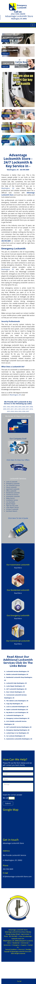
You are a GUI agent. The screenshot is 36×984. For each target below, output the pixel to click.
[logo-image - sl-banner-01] (18, 89)
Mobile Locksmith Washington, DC (17, 674)
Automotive (7, 945)
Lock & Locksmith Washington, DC (17, 706)
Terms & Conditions (11, 949)
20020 (12, 411)
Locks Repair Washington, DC (15, 686)
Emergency (15, 945)
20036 (23, 411)
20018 (31, 409)
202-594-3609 (18, 13)
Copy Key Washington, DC (14, 703)
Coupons (23, 945)
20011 (12, 409)
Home (9, 943)
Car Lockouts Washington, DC (15, 736)
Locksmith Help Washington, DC (16, 683)
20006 (23, 407)
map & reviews (25, 934)
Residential (16, 943)
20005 (19, 407)
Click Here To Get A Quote (18, 518)
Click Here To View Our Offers (18, 460)
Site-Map (28, 949)
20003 (12, 407)
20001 (4, 407)
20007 (27, 407)
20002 (8, 407)
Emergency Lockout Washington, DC (17, 718)
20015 (19, 409)
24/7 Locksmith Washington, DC (16, 689)
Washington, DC (13, 170)
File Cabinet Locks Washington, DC (17, 701)
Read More (18, 568)
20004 (16, 407)
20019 (8, 411)
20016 (23, 409)
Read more (5, 41)
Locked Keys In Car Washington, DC (17, 733)
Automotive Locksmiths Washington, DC (19, 739)
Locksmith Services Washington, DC (17, 671)
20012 (16, 409)
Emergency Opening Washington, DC (18, 730)
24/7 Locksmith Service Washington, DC (19, 727)
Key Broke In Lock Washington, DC (17, 712)
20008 (31, 407)
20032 (20, 411)
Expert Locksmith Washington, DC (17, 709)
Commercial (24, 943)
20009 (4, 409)
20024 (16, 411)
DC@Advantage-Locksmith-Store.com (17, 876)
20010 (8, 409)
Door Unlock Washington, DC (15, 692)
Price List (21, 949)
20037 (27, 411)
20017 (27, 409)
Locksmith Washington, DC (15, 715)
